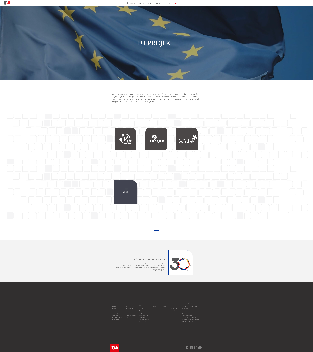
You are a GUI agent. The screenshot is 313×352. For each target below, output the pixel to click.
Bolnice (114, 306)
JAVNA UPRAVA (130, 303)
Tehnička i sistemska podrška (189, 317)
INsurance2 (164, 306)
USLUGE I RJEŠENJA (187, 303)
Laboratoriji (115, 313)
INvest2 (154, 306)
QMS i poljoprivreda (144, 319)
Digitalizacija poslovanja (144, 310)
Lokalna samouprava (131, 313)
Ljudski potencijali (143, 315)
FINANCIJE (155, 303)
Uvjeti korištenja (198, 335)
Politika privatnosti (189, 335)
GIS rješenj (141, 317)
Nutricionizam (115, 319)
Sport (127, 310)
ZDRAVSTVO (115, 303)
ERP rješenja (142, 308)
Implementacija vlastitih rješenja (189, 306)
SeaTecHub (173, 310)
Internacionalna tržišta (117, 317)
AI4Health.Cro (174, 308)
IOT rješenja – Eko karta (187, 322)
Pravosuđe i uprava (130, 308)
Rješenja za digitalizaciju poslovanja (190, 319)
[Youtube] (200, 347)
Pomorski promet (130, 306)
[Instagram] (196, 347)
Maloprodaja (142, 313)
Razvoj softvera (186, 308)
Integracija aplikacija (187, 315)
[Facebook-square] (191, 347)
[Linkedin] (187, 347)
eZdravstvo (115, 315)
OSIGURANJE (165, 303)
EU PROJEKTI (174, 303)
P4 (171, 306)
